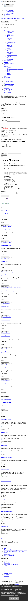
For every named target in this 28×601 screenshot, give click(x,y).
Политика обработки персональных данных (15, 550)
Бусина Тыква (4, 538)
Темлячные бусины (12, 55)
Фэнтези (9, 56)
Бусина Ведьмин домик (6, 499)
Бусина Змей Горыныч (7, 213)
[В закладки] (1, 156)
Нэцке (5, 64)
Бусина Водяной (5, 229)
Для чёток (9, 37)
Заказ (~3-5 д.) (4, 196)
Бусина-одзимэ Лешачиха (6, 457)
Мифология (10, 46)
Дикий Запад (10, 35)
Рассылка (6, 576)
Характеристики (8, 89)
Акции (5, 565)
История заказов (8, 573)
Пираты (9, 50)
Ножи (8, 70)
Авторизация (10, 13)
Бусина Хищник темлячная (7, 511)
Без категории (10, 31)
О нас (5, 548)
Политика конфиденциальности (13, 593)
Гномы (8, 34)
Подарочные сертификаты (11, 564)
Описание (6, 88)
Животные (10, 38)
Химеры (9, 57)
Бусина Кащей (5, 306)
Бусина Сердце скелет (6, 419)
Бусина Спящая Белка (6, 481)
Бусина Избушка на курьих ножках (10, 290)
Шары (8, 73)
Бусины (6, 30)
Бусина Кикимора (6, 245)
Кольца (6, 62)
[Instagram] (8, 203)
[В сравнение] (2, 156)
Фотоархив (7, 77)
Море (8, 48)
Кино (8, 41)
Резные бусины (8, 60)
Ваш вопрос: (4, 153)
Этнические (10, 59)
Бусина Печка (4, 261)
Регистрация (10, 11)
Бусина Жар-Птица (6, 367)
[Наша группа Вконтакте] (7, 203)
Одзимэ (9, 49)
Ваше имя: (3, 120)
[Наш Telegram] (2, 203)
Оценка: (3, 134)
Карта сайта (7, 563)
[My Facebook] (5, 203)
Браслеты (9, 67)
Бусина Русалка (5, 336)
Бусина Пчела (4, 445)
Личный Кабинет (8, 571)
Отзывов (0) (7, 90)
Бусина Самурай (4, 526)
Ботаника (9, 32)
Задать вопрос (7, 92)
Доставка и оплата (9, 554)
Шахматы (9, 74)
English (11, 6)
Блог (5, 76)
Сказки (9, 53)
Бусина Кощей (5, 383)
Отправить (3, 154)
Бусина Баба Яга (5, 320)
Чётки (8, 71)
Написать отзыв (11, 198)
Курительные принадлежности (15, 69)
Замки (8, 39)
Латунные (9, 45)
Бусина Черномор (8, 81)
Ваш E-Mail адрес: (5, 146)
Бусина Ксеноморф (5, 469)
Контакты (6, 561)
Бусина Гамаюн (5, 352)
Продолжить (4, 136)
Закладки (6, 574)
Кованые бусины (11, 42)
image (2, 131)
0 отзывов (3, 198)
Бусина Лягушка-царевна (8, 275)
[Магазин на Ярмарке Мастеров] (4, 203)
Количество (4, 191)
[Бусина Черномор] (9, 84)
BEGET (17, 584)
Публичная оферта (9, 555)
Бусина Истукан (4, 432)
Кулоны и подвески (9, 63)
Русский (11, 4)
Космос (9, 43)
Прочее (6, 66)
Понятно (14, 598)
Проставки (10, 52)
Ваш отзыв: (4, 127)
